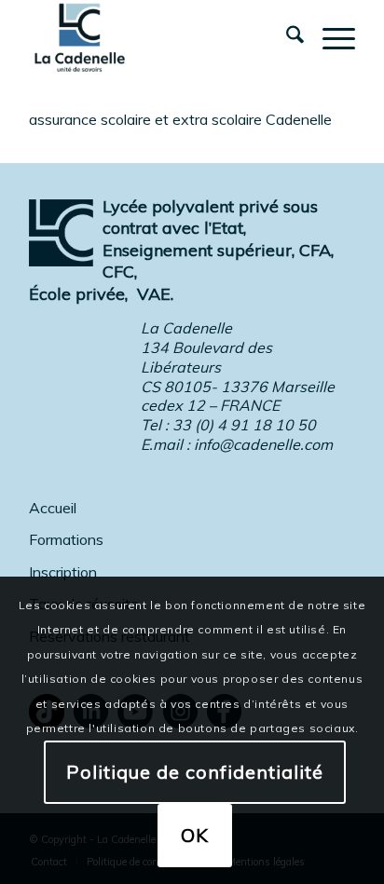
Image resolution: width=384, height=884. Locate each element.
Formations (66, 539)
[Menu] (329, 37)
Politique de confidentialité (194, 771)
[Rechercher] (285, 37)
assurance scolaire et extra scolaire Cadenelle (180, 119)
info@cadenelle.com (263, 444)
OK (195, 835)
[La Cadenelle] (159, 37)
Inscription (63, 572)
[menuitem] (285, 37)
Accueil (52, 507)
